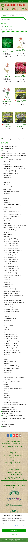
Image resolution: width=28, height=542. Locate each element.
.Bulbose (6, 164)
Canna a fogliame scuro (10, 212)
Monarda (6, 354)
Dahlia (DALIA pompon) (10, 268)
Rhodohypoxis (8, 370)
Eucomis (6, 282)
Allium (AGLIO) (8, 175)
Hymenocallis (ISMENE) (10, 318)
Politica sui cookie (19, 526)
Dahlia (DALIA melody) (10, 259)
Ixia (5, 327)
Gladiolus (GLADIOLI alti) (11, 291)
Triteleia (6, 398)
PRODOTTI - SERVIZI (8, 424)
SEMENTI (5, 426)
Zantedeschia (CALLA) (10, 402)
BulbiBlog (8, 463)
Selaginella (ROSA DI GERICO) (12, 382)
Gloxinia (6, 298)
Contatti (9, 465)
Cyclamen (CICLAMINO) (10, 239)
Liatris (5, 330)
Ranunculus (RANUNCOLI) (11, 368)
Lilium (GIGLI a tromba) (10, 336)
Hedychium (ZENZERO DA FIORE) (13, 302)
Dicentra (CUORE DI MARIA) (12, 275)
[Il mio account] (18, 9)
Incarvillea (6, 320)
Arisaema (6, 196)
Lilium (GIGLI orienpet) (10, 343)
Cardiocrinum (7, 218)
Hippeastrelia (7, 307)
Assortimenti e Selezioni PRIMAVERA (13, 155)
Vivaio (4, 151)
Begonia (6, 200)
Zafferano (13, 458)
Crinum (6, 232)
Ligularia (6, 332)
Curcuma (6, 237)
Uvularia (6, 400)
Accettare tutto (14, 530)
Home (2, 14)
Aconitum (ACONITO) (10, 171)
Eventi (13, 460)
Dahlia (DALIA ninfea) (10, 264)
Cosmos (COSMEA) (9, 230)
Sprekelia (6, 386)
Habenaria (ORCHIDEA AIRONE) (13, 300)
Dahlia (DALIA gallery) (10, 252)
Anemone (6, 189)
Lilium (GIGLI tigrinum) (10, 348)
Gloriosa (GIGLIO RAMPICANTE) (13, 295)
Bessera (6, 203)
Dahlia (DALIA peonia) (10, 266)
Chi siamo (17, 463)
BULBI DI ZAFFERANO (8, 146)
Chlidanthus (7, 223)
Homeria (6, 314)
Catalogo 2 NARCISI (8, 407)
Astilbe (5, 198)
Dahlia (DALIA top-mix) (10, 273)
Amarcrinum (7, 180)
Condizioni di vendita (13, 441)
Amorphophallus (8, 187)
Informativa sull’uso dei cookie (13, 446)
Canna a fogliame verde (10, 216)
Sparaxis (6, 384)
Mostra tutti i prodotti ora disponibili (13, 139)
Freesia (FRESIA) (8, 284)
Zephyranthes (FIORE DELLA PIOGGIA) (15, 404)
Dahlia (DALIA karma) (10, 257)
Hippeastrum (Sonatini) (10, 311)
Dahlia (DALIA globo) (10, 255)
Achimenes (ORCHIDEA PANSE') (13, 166)
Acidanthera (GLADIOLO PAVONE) (13, 169)
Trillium (6, 395)
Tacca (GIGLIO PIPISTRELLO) (12, 388)
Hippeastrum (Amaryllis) (11, 309)
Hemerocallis (7, 305)
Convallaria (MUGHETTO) (11, 227)
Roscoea (6, 375)
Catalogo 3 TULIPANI (8, 409)
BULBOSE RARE (6, 148)
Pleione (6, 364)
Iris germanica (8, 325)
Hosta (5, 316)
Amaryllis (6, 184)
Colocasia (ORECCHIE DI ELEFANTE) (14, 225)
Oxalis (5, 359)
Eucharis (6, 280)
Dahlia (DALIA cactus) (10, 246)
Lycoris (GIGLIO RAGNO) (11, 350)
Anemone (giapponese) (10, 191)
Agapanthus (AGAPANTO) (11, 173)
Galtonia (6, 286)
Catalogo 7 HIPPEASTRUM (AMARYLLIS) (14, 418)
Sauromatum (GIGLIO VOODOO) (13, 377)
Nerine (6, 357)
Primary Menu (2, 9)
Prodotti (7, 14)
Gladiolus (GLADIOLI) (10, 293)
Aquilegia (6, 193)
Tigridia (6, 391)
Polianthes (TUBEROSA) (10, 366)
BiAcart (4, 158)
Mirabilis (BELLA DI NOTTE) (12, 352)
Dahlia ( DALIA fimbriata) (11, 241)
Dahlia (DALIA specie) (10, 271)
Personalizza (14, 534)
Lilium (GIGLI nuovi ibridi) (11, 341)
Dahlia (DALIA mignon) (10, 261)
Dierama (6, 277)
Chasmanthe (7, 221)
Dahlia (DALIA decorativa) (11, 248)
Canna (5, 209)
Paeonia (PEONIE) (9, 361)
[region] (14, 527)
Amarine (6, 182)
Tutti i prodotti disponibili (13, 455)
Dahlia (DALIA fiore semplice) (12, 250)
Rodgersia (6, 373)
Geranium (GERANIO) (10, 289)
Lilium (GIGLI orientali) (10, 345)
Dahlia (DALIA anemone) (11, 243)
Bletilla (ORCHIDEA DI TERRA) (12, 205)
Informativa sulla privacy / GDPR (13, 444)
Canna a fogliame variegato (12, 214)
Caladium (6, 207)
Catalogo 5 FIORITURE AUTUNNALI (12, 416)
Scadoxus (6, 379)
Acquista (13, 453)
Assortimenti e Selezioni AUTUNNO (12, 153)
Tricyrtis (6, 393)
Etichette (4, 422)
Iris (4, 323)
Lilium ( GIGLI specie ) (10, 334)
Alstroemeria (7, 178)
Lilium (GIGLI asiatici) (10, 339)
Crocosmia (7, 234)
